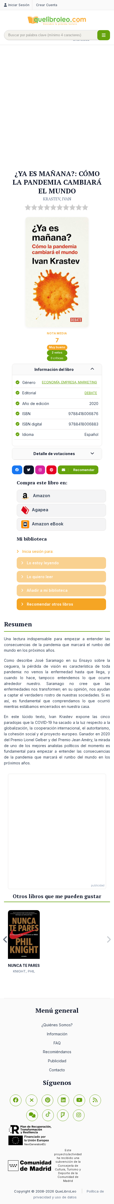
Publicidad (57, 1061)
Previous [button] (5, 939)
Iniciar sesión (18, 5)
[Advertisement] (57, 107)
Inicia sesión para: (37, 551)
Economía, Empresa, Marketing (69, 382)
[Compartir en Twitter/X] (29, 470)
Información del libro (54, 369)
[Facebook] (15, 1100)
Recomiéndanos (57, 1051)
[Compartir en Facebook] (17, 470)
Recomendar (83, 470)
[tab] (57, 369)
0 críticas (57, 358)
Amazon (41, 495)
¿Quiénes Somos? (57, 1025)
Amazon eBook (47, 524)
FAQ (57, 1043)
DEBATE (91, 393)
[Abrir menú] (103, 35)
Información (57, 1034)
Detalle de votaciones (54, 453)
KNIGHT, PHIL (24, 971)
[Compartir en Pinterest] (51, 470)
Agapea (40, 510)
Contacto (57, 1070)
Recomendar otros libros (49, 604)
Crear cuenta (46, 5)
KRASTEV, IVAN (57, 198)
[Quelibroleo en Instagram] (40, 470)
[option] (24, 942)
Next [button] (108, 939)
